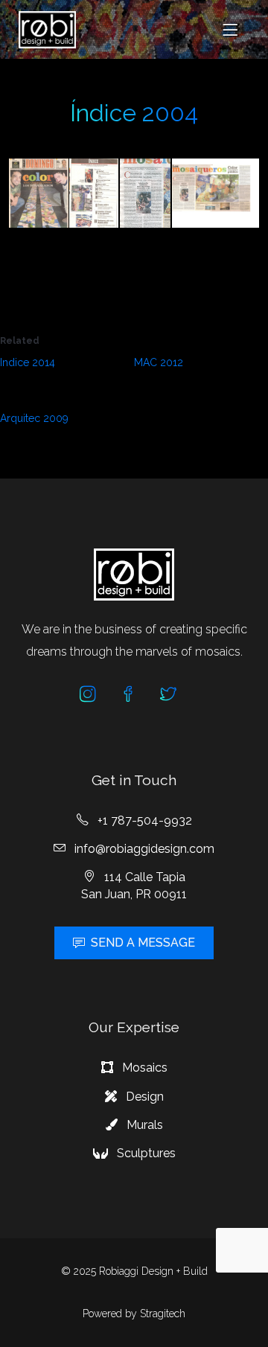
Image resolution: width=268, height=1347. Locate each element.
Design (143, 1097)
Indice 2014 (27, 362)
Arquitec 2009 (34, 418)
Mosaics (143, 1067)
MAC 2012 (158, 362)
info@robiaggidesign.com (142, 849)
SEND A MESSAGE (143, 942)
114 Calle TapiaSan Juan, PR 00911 (134, 885)
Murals (143, 1125)
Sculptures (145, 1153)
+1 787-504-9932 (143, 820)
